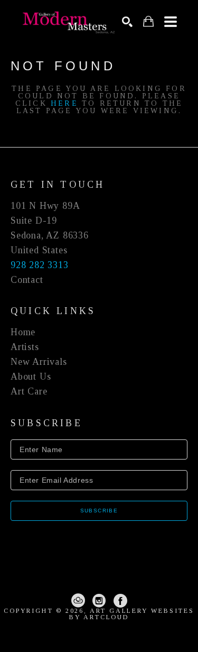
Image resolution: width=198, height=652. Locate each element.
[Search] (127, 21)
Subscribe (99, 510)
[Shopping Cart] (148, 21)
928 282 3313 (40, 265)
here (64, 103)
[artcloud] (78, 601)
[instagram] (99, 601)
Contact (27, 279)
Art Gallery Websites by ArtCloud (131, 614)
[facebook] (120, 601)
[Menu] (170, 21)
